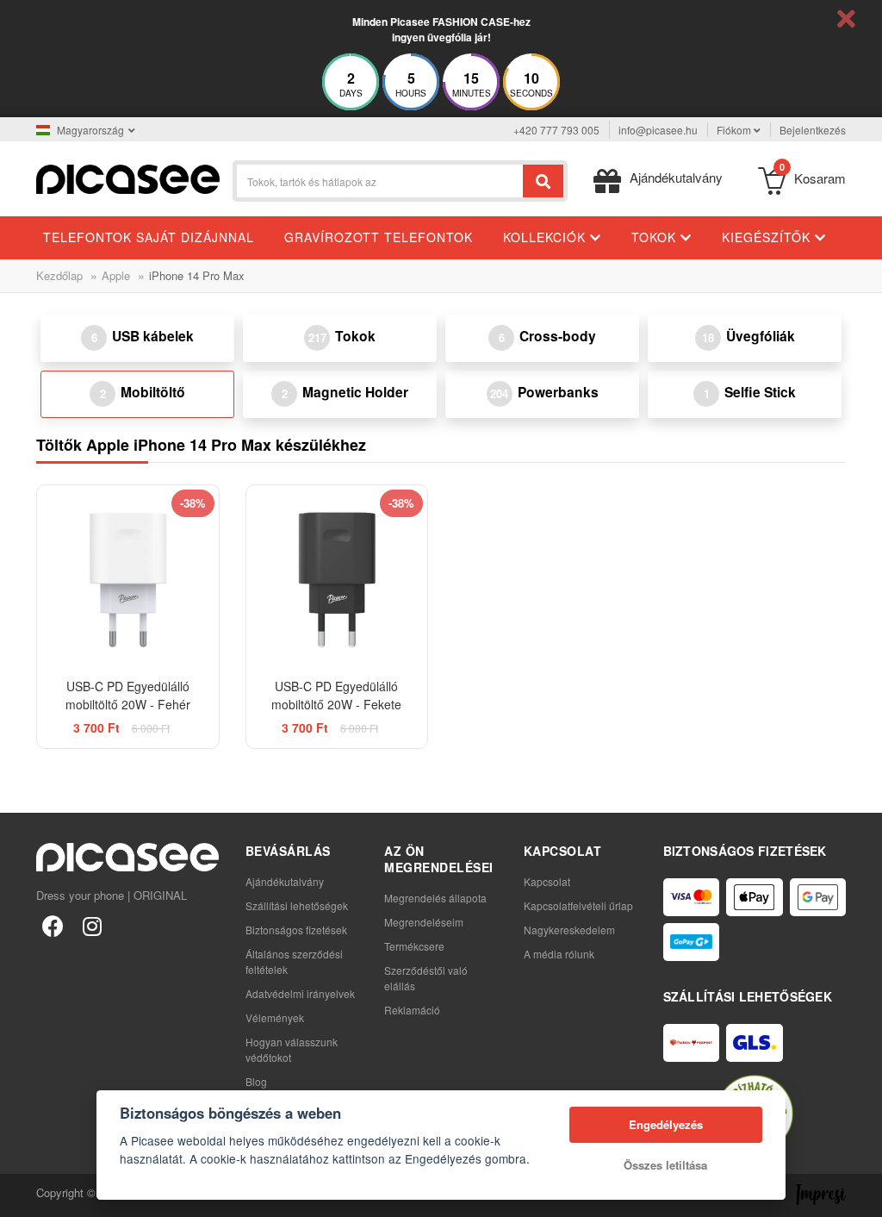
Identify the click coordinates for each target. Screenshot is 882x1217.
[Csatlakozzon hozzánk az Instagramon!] (92, 925)
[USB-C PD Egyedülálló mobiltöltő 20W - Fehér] (128, 576)
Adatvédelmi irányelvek (300, 993)
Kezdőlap (59, 275)
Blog (256, 1081)
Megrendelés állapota (435, 897)
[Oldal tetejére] (22, 1194)
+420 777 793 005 (556, 129)
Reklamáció (412, 1009)
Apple (116, 275)
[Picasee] (128, 177)
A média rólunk (559, 953)
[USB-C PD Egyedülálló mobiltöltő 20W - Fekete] (337, 576)
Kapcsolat (547, 881)
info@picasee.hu (658, 129)
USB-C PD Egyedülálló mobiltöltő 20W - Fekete (336, 695)
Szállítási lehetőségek (296, 905)
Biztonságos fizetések (296, 929)
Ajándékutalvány (284, 881)
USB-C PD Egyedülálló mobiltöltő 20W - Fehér (127, 695)
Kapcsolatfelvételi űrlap (578, 905)
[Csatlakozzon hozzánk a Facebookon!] (52, 925)
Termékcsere (414, 946)
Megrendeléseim (423, 921)
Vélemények (274, 1017)
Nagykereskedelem (569, 929)
